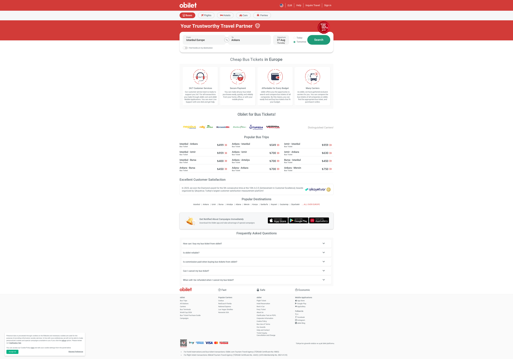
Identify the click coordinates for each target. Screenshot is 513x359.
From (188, 37)
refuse (64, 340)
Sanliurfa (264, 204)
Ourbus (221, 301)
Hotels (226, 15)
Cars (245, 15)
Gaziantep (284, 204)
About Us (260, 312)
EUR (290, 5)
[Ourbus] (206, 128)
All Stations (184, 304)
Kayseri (274, 204)
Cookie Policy (262, 321)
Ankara (206, 204)
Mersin (247, 204)
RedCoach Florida (225, 304)
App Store (301, 301)
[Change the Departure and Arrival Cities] (226, 39)
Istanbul (196, 204)
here (32, 348)
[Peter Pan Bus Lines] (239, 128)
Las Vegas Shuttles (225, 309)
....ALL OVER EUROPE (311, 204)
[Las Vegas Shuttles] (273, 128)
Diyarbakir (295, 204)
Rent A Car (261, 306)
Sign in (327, 5)
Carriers (183, 306)
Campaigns (184, 318)
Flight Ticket (261, 301)
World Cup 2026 (186, 312)
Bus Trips (183, 301)
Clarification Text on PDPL (266, 315)
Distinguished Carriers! (320, 127)
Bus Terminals (185, 309)
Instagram (301, 320)
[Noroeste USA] (223, 128)
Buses (188, 15)
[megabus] (189, 128)
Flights (207, 15)
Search (318, 39)
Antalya (229, 204)
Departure (281, 37)
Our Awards (261, 327)
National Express (224, 306)
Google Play (301, 304)
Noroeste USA (223, 312)
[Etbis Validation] (183, 343)
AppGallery (301, 306)
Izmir (214, 204)
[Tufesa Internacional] (256, 128)
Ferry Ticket (261, 309)
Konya (255, 204)
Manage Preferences (76, 352)
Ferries (264, 15)
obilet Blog (301, 323)
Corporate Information (265, 318)
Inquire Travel (313, 5)
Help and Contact (263, 330)
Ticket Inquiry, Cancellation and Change (266, 334)
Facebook (301, 317)
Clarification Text (15, 343)
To (233, 37)
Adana (238, 204)
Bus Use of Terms (263, 324)
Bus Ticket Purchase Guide (190, 315)
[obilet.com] (194, 7)
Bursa (221, 204)
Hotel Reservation (263, 304)
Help (298, 5)
